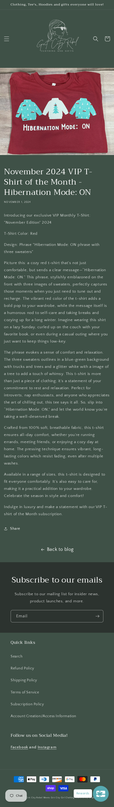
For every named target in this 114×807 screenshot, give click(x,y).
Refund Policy (22, 668)
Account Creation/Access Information (43, 716)
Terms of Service (25, 692)
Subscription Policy (27, 704)
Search (17, 656)
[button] (6, 39)
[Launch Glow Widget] (101, 794)
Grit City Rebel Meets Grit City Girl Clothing (50, 797)
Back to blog (60, 549)
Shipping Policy (24, 680)
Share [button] (15, 529)
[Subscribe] (97, 616)
